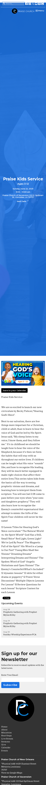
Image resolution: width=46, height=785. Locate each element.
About (4, 730)
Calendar (5, 747)
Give (3, 744)
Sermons (5, 742)
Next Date (22, 201)
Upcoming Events (12, 603)
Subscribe (10, 685)
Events (4, 751)
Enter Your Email (9, 675)
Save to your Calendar (14, 390)
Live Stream (7, 739)
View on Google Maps (11, 773)
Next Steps (6, 735)
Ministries (6, 733)
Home (4, 727)
